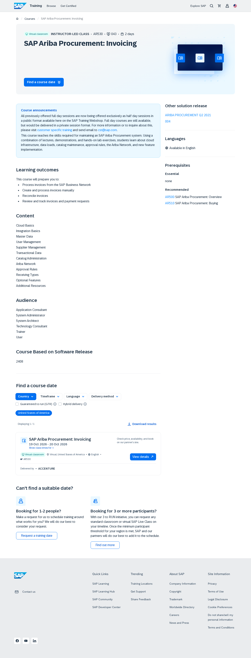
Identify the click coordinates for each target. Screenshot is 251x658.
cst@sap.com (107, 130)
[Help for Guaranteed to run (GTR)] (54, 404)
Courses (30, 18)
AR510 (170, 203)
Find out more (105, 545)
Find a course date (41, 82)
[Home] (17, 19)
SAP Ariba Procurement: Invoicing (60, 439)
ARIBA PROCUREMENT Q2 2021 (188, 115)
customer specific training (54, 130)
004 (167, 121)
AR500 (170, 197)
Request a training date (36, 535)
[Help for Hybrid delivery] (85, 404)
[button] (25, 396)
